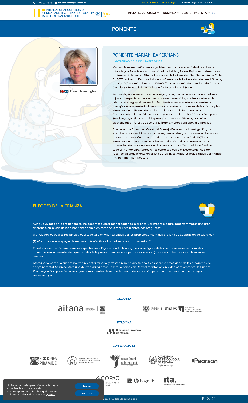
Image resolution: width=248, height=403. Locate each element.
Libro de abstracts (150, 3)
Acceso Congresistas (191, 3)
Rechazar (87, 393)
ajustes (50, 394)
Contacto (210, 3)
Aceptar (87, 386)
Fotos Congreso (170, 3)
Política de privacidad (124, 398)
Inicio (132, 13)
